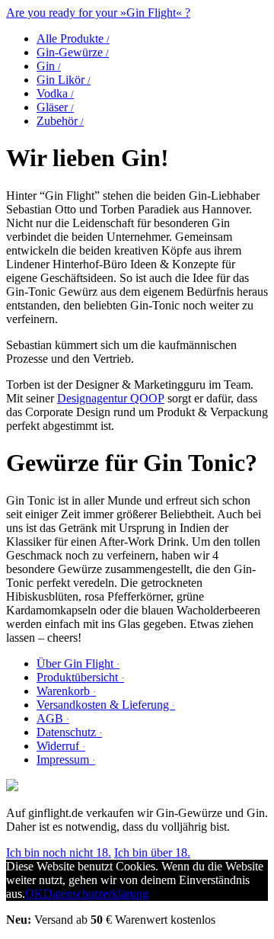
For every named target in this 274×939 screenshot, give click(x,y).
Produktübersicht (80, 677)
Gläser (55, 107)
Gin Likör (64, 79)
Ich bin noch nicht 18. (58, 852)
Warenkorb (66, 690)
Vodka (55, 93)
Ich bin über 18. (152, 852)
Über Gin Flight (78, 663)
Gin (49, 65)
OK (34, 893)
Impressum (66, 759)
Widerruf (61, 745)
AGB (53, 718)
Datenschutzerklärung (95, 893)
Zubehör (60, 120)
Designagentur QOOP (110, 398)
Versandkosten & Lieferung (106, 704)
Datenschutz (69, 732)
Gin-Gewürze (73, 52)
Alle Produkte (73, 38)
